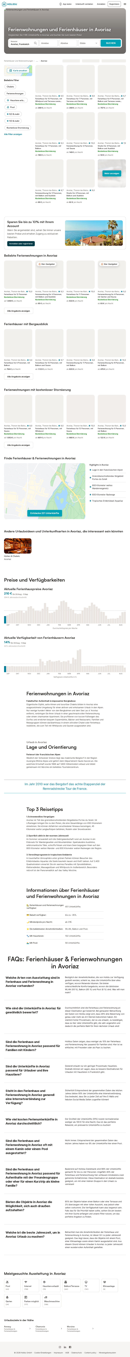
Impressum (58, 1353)
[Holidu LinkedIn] (65, 1347)
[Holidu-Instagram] (60, 1347)
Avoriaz (44, 61)
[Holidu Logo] (14, 4)
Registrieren (114, 4)
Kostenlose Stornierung (18, 127)
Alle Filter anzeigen (13, 134)
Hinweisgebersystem (107, 1353)
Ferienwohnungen (15, 93)
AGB (67, 1353)
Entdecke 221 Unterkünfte (44, 513)
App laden (67, 4)
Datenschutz (76, 1353)
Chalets (10, 86)
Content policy (90, 1353)
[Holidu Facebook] (70, 1347)
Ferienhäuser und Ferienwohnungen (18, 61)
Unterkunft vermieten (84, 4)
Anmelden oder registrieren (21, 244)
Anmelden (101, 4)
